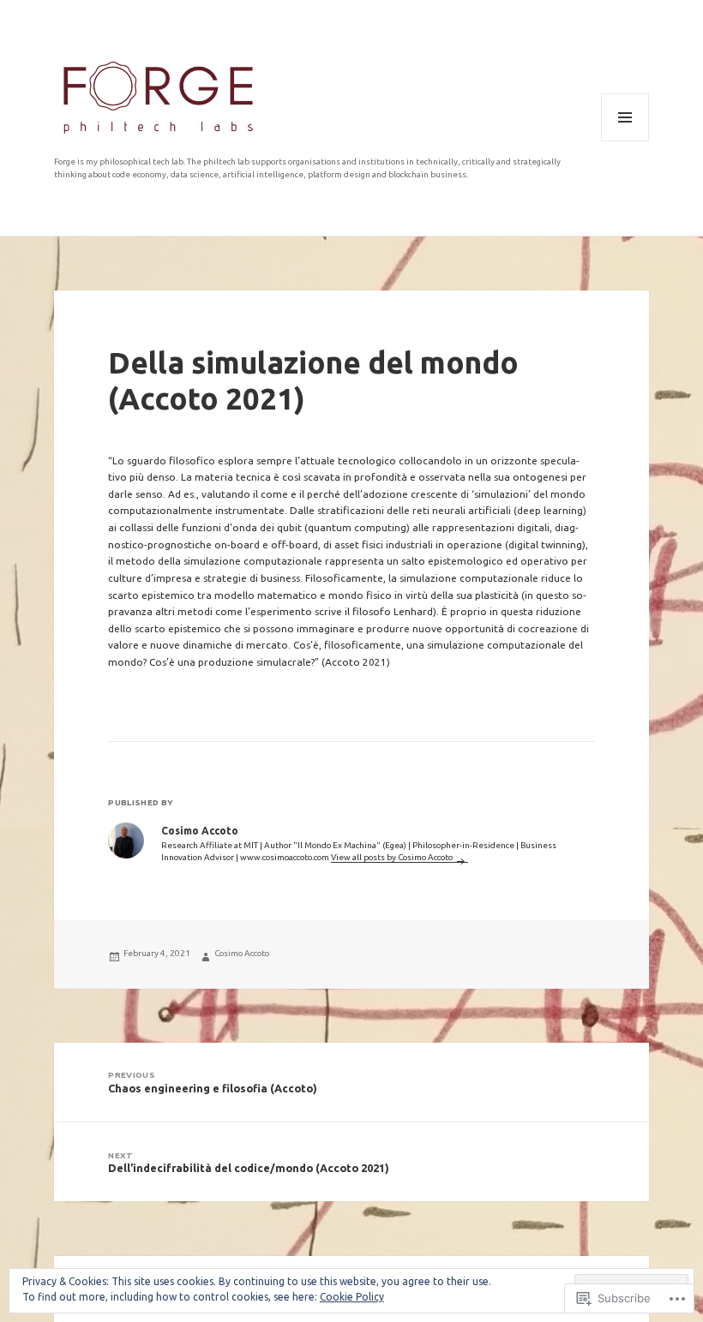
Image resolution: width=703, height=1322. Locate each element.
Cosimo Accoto (241, 953)
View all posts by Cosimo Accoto (392, 857)
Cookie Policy (352, 1296)
